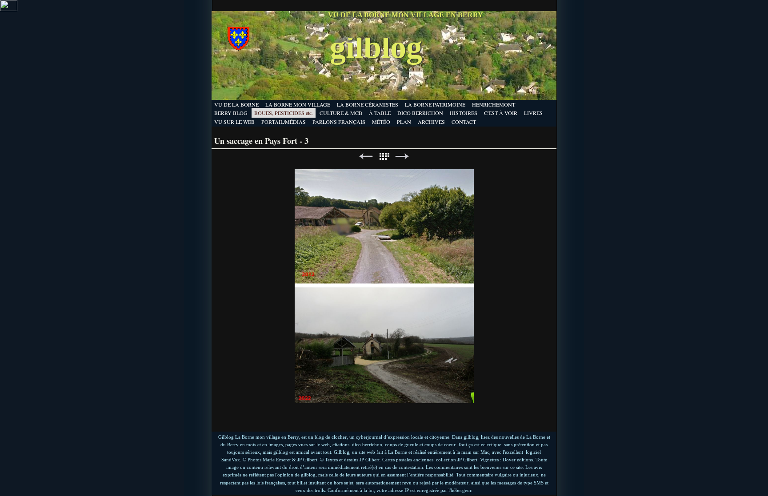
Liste (384, 156)
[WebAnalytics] (8, 8)
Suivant (402, 156)
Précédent (365, 156)
